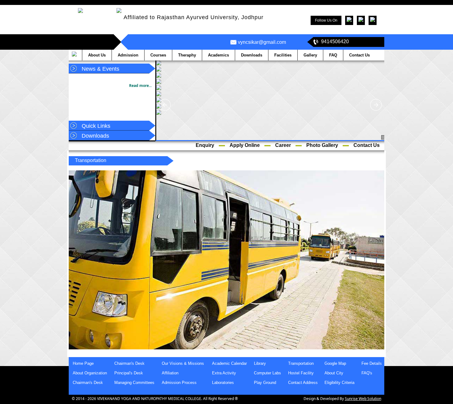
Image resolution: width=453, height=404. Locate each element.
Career (283, 145)
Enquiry (205, 145)
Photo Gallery (322, 145)
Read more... (140, 80)
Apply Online (245, 145)
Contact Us (366, 145)
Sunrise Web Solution (363, 398)
